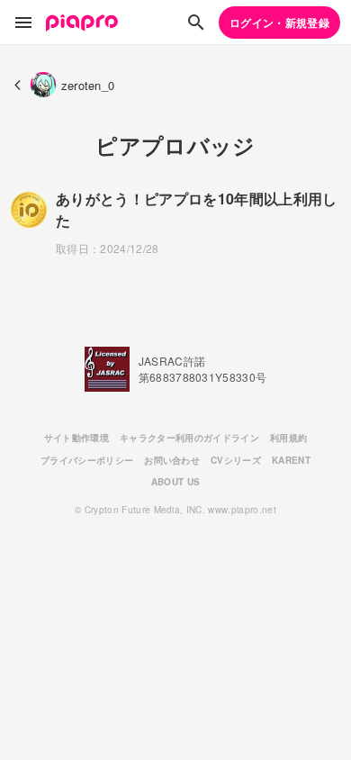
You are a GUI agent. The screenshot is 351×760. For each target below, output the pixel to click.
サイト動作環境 (76, 437)
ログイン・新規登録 (279, 22)
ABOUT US (176, 481)
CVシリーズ (236, 460)
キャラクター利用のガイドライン (189, 437)
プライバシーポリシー (86, 460)
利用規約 (288, 437)
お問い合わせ (172, 460)
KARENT (291, 460)
